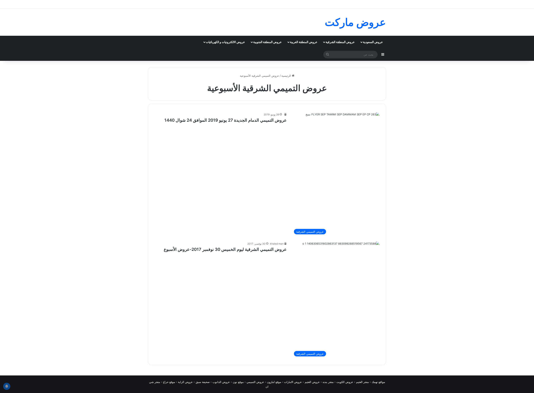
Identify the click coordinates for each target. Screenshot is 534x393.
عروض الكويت (344, 382)
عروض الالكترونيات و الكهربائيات (225, 42)
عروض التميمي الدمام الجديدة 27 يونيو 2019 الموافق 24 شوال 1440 (225, 120)
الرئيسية (286, 75)
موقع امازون (274, 382)
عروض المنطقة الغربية (303, 42)
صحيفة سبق (203, 382)
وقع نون (237, 382)
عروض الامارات (293, 382)
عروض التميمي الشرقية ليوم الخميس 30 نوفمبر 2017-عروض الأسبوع (225, 249)
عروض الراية (185, 382)
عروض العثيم (312, 382)
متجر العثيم (362, 382)
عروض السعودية (373, 42)
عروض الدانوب (221, 382)
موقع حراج (169, 382)
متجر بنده (328, 382)
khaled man (276, 243)
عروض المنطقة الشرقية (340, 42)
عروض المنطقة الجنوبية (267, 42)
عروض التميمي (255, 382)
